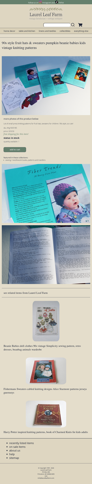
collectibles (65, 31)
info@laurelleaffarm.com (46, 478)
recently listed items (21, 443)
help (12, 454)
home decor (9, 31)
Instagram (46, 2)
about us (14, 450)
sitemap (14, 458)
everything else (81, 31)
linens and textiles (47, 31)
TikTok (61, 2)
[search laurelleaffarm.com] (73, 25)
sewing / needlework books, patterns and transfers (25, 160)
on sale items (17, 447)
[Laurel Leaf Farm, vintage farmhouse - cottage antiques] (46, 13)
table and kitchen (27, 31)
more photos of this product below (21, 118)
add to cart (15, 149)
